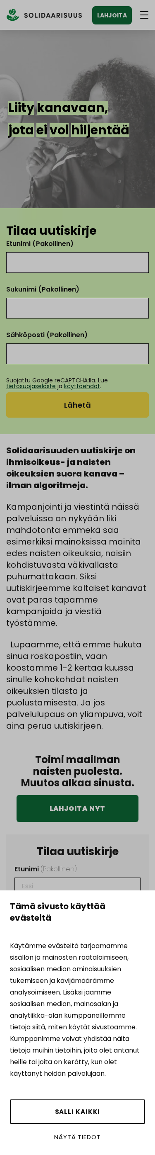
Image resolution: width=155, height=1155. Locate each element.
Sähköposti (47, 335)
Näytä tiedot (77, 1137)
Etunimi (40, 243)
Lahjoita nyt (78, 808)
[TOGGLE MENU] (144, 15)
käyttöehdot (82, 386)
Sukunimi (42, 289)
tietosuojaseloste (31, 386)
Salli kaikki (77, 1111)
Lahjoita (112, 15)
